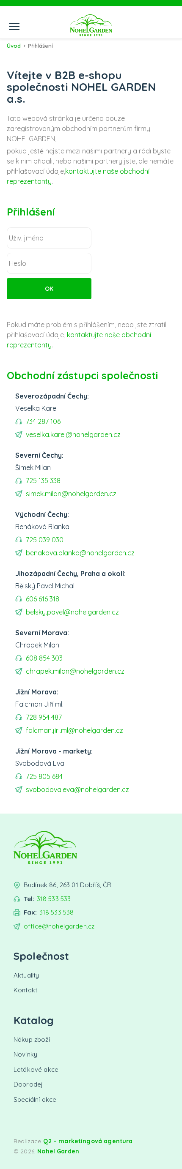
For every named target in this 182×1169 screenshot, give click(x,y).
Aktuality (26, 975)
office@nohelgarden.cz (59, 926)
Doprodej (28, 1084)
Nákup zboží (32, 1039)
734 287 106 (43, 421)
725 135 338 (43, 480)
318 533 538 (56, 912)
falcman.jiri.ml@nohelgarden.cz (74, 730)
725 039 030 (44, 539)
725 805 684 (44, 776)
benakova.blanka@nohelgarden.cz (80, 553)
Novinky (25, 1054)
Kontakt (25, 990)
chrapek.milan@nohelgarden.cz (75, 671)
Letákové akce (36, 1069)
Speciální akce (35, 1099)
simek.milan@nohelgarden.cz (71, 493)
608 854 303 (44, 658)
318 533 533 (54, 899)
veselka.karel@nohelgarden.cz (73, 434)
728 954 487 (44, 717)
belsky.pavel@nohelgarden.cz (72, 612)
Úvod (14, 45)
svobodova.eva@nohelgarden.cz (77, 789)
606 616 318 (42, 599)
